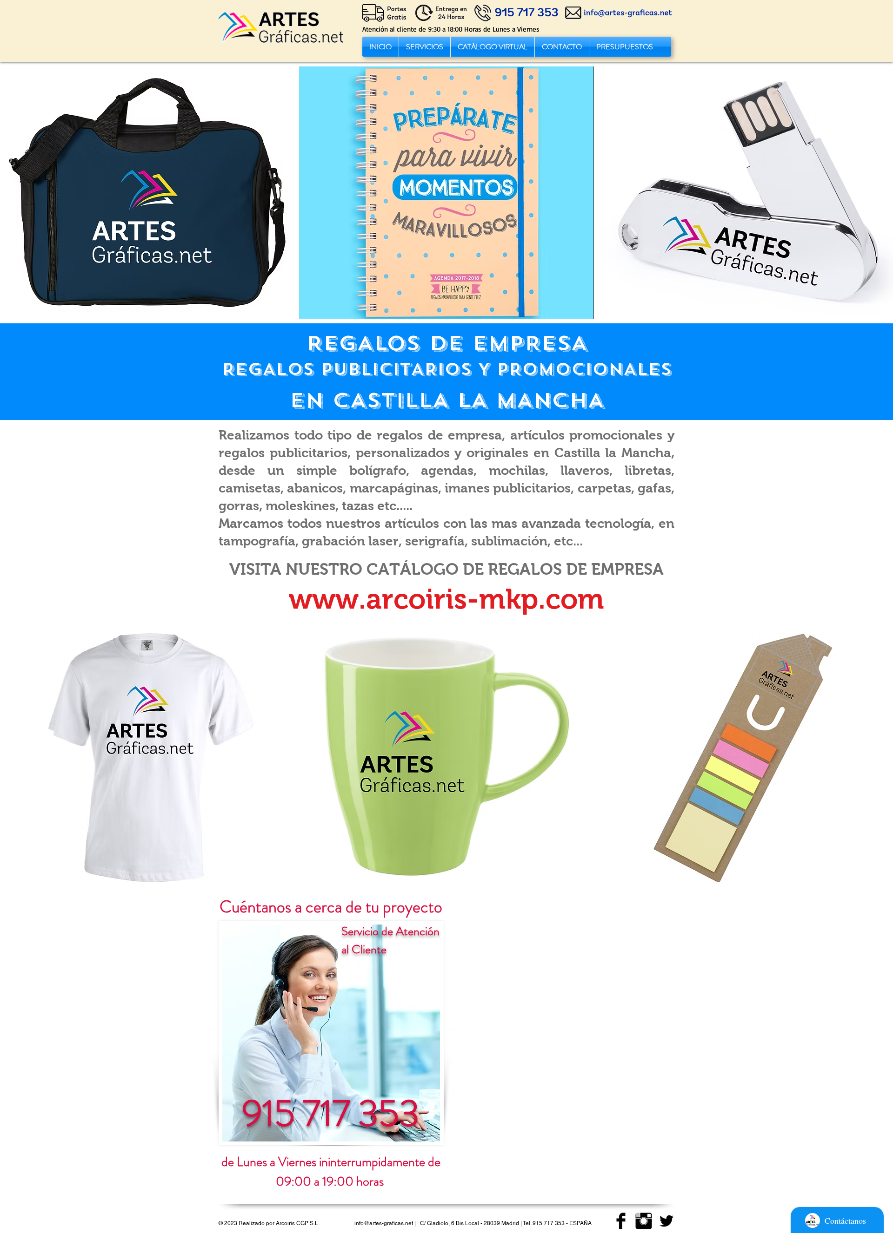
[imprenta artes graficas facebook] (621, 1221)
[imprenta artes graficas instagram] (643, 1221)
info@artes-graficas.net (383, 1223)
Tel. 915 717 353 (544, 1223)
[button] (424, 47)
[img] (147, 192)
